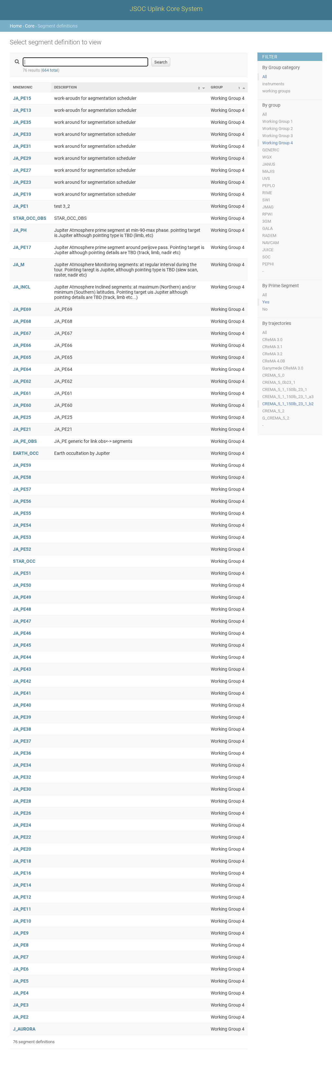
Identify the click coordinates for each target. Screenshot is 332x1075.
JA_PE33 (22, 134)
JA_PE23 (22, 182)
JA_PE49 (22, 597)
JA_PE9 (21, 933)
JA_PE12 (22, 897)
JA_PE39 (22, 717)
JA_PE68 (22, 321)
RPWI (267, 214)
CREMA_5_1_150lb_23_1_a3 (288, 396)
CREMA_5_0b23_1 (278, 382)
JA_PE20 (22, 849)
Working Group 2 (277, 128)
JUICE (267, 249)
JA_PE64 (22, 369)
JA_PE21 (22, 429)
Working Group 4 (277, 142)
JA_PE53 (22, 537)
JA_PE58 (22, 477)
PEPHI (268, 264)
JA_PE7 (21, 957)
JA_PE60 (22, 405)
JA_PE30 (22, 789)
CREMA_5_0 (273, 375)
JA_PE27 (22, 170)
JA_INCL (21, 286)
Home (16, 26)
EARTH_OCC (26, 453)
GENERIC (270, 150)
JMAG (268, 207)
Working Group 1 (277, 121)
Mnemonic (22, 87)
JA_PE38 (22, 729)
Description (65, 87)
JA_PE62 (22, 381)
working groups (276, 91)
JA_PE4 (21, 993)
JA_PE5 (21, 981)
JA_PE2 (21, 1017)
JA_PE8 (21, 945)
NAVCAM (270, 242)
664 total (50, 70)
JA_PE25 (22, 417)
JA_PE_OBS (25, 441)
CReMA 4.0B (273, 361)
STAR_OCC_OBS (29, 218)
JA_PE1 (21, 206)
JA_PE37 (22, 741)
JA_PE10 (22, 921)
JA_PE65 (22, 357)
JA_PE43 (22, 669)
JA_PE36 (22, 753)
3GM (266, 221)
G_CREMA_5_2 (275, 418)
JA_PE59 (22, 465)
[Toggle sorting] (203, 88)
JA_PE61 (22, 393)
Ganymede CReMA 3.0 (282, 368)
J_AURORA (24, 1029)
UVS (266, 178)
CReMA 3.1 (272, 346)
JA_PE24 (22, 825)
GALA (267, 228)
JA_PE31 (22, 146)
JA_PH (20, 230)
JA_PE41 (22, 693)
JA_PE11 (22, 909)
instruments (273, 83)
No (264, 309)
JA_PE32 (22, 777)
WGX (267, 157)
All (264, 76)
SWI (266, 199)
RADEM (269, 235)
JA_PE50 (22, 585)
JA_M (18, 264)
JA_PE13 (22, 110)
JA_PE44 (22, 657)
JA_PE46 (22, 633)
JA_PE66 (22, 345)
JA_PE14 (22, 885)
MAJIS (268, 171)
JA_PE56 (22, 501)
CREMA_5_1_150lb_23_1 (284, 389)
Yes (265, 302)
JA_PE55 (22, 513)
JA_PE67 (22, 333)
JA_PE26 (22, 813)
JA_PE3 (21, 1005)
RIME (267, 192)
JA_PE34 (22, 765)
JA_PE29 (22, 158)
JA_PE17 (22, 247)
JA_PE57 (22, 489)
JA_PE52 (22, 549)
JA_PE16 (22, 873)
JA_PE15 (22, 98)
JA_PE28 (22, 801)
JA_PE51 (22, 573)
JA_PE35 (22, 122)
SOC (266, 256)
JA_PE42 (22, 681)
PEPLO (268, 185)
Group (217, 87)
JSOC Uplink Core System (166, 9)
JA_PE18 (22, 861)
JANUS (268, 164)
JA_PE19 (22, 194)
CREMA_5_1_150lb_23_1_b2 (288, 403)
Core (29, 26)
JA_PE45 (22, 645)
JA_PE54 (22, 525)
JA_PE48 (22, 609)
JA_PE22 (22, 837)
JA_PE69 (22, 309)
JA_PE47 (22, 621)
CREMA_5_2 (273, 410)
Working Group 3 (277, 135)
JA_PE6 (21, 969)
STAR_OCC (24, 561)
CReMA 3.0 (272, 339)
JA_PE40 (22, 705)
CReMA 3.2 (272, 353)
